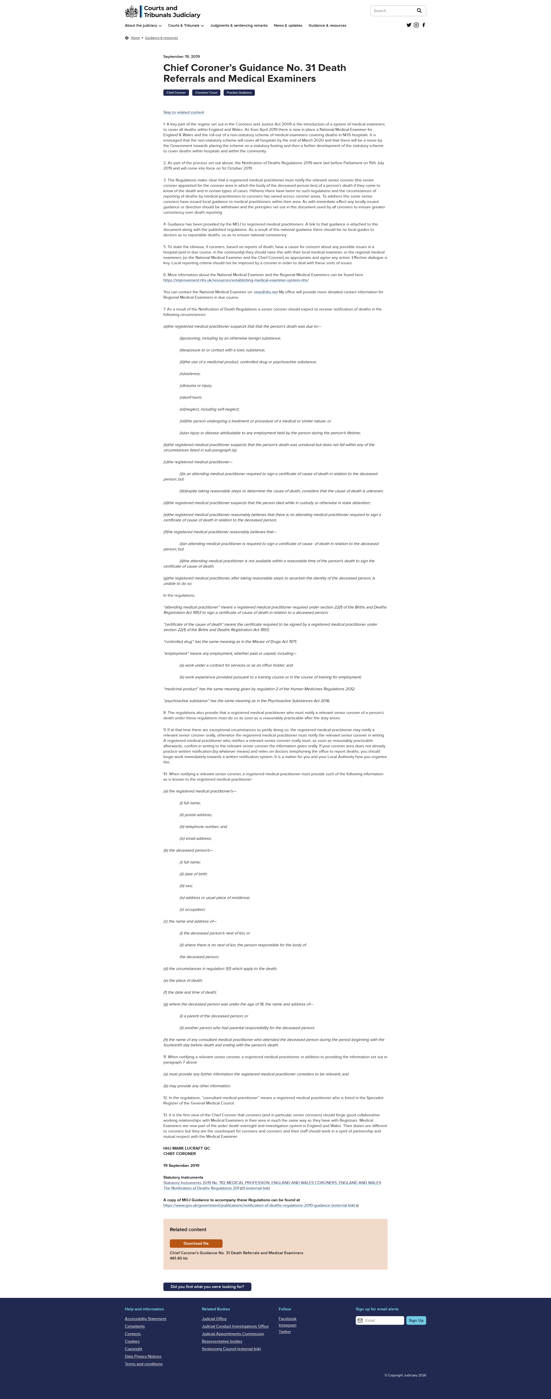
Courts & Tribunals (183, 25)
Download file (203, 1243)
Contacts (133, 1333)
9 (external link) (256, 1188)
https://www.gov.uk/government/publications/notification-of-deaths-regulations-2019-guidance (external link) (259, 1205)
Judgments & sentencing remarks (239, 25)
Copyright (133, 1348)
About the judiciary (141, 25)
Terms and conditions (144, 1364)
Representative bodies (222, 1341)
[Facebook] (423, 25)
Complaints (135, 1326)
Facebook (288, 1318)
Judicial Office (214, 1318)
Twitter (285, 1331)
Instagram (287, 1325)
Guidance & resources (327, 25)
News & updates (288, 25)
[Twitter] (409, 25)
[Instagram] (416, 25)
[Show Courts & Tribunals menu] (202, 25)
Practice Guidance (239, 92)
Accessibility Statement (145, 1318)
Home (135, 38)
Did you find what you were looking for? (207, 1286)
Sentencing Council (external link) (231, 1348)
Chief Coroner (176, 92)
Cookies (132, 1341)
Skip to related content (183, 112)
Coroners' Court (206, 92)
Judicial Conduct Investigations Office (235, 1326)
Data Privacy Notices (143, 1356)
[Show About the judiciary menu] (160, 25)
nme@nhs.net (266, 292)
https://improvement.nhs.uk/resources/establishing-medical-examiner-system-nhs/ (236, 280)
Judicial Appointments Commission (233, 1333)
